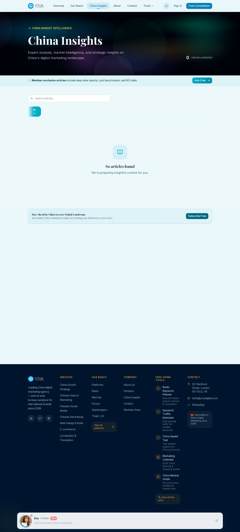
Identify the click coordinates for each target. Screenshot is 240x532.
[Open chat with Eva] (26, 521)
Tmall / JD (98, 416)
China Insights (132, 397)
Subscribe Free (197, 216)
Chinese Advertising (71, 416)
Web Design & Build (71, 423)
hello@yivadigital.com (205, 398)
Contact (128, 403)
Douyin (96, 403)
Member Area (132, 409)
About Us (129, 384)
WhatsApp (198, 404)
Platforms (97, 384)
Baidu (95, 391)
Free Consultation (199, 5)
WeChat (96, 397)
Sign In (178, 5)
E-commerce (68, 429)
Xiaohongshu (99, 409)
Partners (129, 391)
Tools (147, 5)
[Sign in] (166, 6)
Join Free (200, 80)
